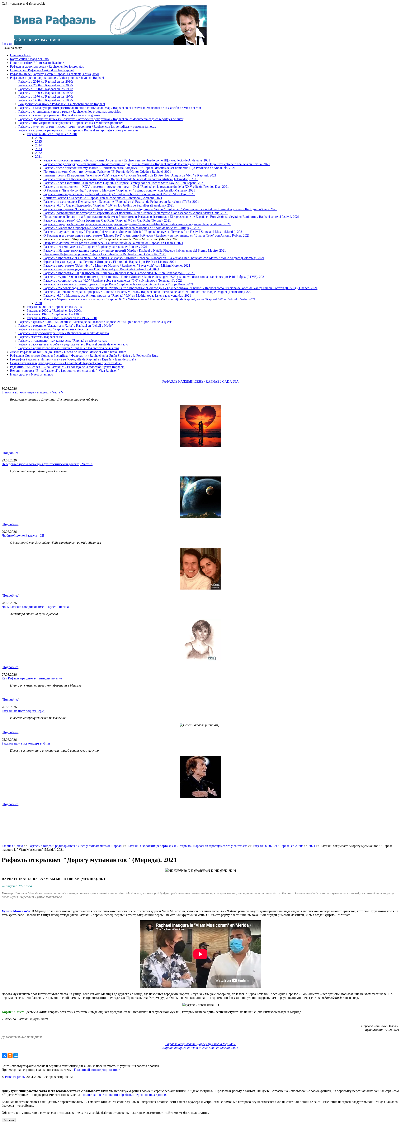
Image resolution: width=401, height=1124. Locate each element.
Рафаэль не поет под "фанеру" (23, 711)
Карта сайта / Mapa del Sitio (29, 59)
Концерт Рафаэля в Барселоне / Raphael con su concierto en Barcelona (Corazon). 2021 (102, 198)
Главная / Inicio (20, 55)
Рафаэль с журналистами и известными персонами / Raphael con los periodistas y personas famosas (87, 126)
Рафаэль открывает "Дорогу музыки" (200, 1046)
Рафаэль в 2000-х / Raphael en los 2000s (45, 85)
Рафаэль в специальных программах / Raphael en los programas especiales (69, 111)
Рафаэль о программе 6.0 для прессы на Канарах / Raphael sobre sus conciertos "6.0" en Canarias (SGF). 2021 (119, 273)
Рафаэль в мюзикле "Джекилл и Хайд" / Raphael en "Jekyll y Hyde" (65, 325)
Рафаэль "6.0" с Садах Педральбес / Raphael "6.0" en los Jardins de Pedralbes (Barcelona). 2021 (108, 205)
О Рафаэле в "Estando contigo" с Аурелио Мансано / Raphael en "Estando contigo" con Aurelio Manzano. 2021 (119, 190)
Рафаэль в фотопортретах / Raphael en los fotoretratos (47, 66)
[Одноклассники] (10, 1055)
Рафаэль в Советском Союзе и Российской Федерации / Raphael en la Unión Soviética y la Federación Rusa (84, 355)
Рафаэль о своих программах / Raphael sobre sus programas (59, 115)
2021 (38, 156)
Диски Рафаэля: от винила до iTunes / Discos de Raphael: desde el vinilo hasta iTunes (68, 352)
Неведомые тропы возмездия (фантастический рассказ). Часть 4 (47, 464)
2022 (38, 153)
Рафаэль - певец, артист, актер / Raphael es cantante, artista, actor (54, 74)
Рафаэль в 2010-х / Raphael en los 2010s (45, 81)
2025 (38, 141)
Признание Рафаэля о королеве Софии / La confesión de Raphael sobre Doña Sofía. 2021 (104, 254)
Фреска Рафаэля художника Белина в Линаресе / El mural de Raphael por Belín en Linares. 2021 (109, 261)
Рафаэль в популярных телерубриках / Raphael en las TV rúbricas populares (70, 123)
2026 (38, 138)
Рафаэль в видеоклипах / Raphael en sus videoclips (53, 329)
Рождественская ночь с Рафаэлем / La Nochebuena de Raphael (61, 104)
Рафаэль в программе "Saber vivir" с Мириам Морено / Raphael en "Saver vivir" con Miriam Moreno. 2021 (116, 265)
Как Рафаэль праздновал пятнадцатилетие (32, 678)
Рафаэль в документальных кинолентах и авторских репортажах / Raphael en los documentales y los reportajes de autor (100, 119)
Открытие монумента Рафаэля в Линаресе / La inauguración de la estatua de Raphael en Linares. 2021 (113, 243)
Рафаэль (7, 43)
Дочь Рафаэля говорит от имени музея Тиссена (35, 607)
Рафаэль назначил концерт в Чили (26, 743)
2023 (38, 149)
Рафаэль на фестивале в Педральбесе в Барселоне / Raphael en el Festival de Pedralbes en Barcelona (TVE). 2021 (121, 201)
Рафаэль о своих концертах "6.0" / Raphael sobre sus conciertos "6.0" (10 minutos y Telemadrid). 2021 (113, 280)
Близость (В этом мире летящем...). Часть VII (34, 392)
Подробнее (10, 453)
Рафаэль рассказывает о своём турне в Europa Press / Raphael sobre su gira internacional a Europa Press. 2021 (118, 284)
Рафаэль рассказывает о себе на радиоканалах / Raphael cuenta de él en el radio (73, 344)
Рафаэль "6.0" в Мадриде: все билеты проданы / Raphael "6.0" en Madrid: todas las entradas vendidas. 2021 (117, 295)
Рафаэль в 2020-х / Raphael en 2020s (52, 134)
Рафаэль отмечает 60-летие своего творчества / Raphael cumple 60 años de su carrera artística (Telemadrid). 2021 (120, 179)
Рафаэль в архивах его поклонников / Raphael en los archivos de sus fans (68, 348)
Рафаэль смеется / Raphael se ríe (40, 337)
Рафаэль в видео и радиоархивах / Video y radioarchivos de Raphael (57, 77)
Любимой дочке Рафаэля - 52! (23, 535)
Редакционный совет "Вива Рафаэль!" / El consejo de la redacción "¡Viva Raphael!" (67, 367)
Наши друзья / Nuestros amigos (31, 374)
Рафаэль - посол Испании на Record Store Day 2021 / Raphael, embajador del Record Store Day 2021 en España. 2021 (124, 183)
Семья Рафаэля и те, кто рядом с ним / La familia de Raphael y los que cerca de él (66, 363)
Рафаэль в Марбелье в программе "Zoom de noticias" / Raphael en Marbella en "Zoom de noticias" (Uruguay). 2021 (122, 228)
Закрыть (8, 1120)
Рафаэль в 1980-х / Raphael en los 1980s (45, 93)
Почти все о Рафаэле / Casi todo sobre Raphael (42, 70)
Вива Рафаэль (15, 1077)
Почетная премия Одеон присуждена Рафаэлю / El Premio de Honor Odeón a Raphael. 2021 (107, 171)
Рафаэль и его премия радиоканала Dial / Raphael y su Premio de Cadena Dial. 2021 (101, 269)
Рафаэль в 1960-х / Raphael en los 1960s (45, 100)
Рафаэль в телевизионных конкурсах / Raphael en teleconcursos (62, 340)
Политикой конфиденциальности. (98, 1069)
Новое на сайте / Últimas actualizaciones (37, 62)
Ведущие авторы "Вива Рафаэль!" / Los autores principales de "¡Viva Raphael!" (64, 370)
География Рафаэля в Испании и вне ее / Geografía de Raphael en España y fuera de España (73, 359)
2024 (38, 145)
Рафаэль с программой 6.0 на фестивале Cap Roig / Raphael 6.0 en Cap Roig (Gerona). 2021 (107, 220)
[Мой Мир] (15, 1055)
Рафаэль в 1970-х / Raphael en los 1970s (45, 96)
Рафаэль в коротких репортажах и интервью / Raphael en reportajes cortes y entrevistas (78, 130)
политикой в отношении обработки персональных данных (125, 1094)
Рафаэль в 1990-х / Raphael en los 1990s (45, 89)
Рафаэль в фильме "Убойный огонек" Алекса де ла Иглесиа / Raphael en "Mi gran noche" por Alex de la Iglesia (95, 322)
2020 (38, 303)
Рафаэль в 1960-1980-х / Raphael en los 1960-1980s (62, 318)
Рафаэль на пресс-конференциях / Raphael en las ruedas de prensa (63, 333)
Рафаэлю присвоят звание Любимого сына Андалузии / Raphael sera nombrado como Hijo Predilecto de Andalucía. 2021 (126, 160)
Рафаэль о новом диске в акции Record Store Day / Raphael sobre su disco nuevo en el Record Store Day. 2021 (119, 194)
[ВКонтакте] (4, 1055)
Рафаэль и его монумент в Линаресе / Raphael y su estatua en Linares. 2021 (95, 246)
